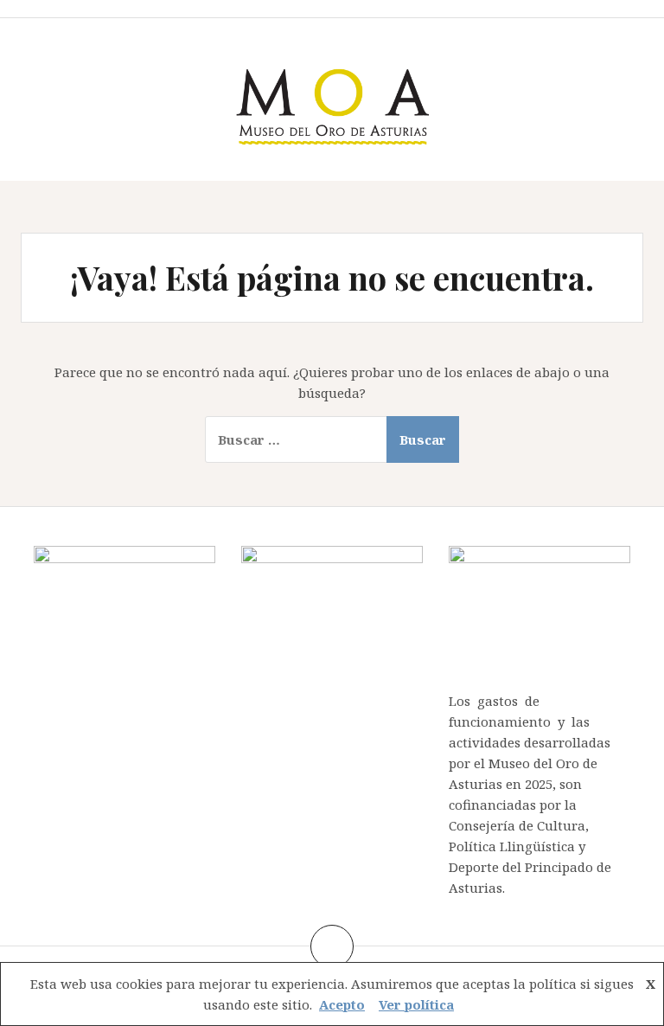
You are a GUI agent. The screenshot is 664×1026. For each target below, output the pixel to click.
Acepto (342, 1004)
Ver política (416, 1004)
